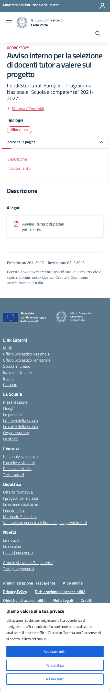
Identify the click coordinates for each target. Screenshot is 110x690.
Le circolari (12, 546)
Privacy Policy (15, 592)
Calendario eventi (18, 552)
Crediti (86, 600)
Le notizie (11, 540)
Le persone (12, 414)
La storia (10, 439)
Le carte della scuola (20, 426)
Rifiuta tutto (55, 679)
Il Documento (19, 168)
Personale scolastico (20, 456)
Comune (10, 384)
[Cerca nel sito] (98, 34)
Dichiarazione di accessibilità (60, 592)
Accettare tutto (55, 651)
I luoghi (9, 408)
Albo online (19, 129)
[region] (55, 646)
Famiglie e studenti (19, 462)
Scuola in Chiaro (16, 366)
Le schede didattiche (20, 504)
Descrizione (17, 159)
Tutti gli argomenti (18, 569)
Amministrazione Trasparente (28, 563)
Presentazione (15, 402)
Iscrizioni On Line (17, 372)
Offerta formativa (18, 492)
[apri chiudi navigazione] (9, 23)
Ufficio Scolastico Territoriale (26, 360)
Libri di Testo (13, 510)
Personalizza (55, 665)
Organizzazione (16, 433)
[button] (55, 142)
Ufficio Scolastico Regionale (26, 354)
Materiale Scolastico (20, 516)
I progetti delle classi (20, 498)
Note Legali (63, 600)
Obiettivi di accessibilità (24, 600)
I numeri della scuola (20, 420)
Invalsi (8, 378)
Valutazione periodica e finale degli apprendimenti (45, 523)
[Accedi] (102, 6)
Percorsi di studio (17, 469)
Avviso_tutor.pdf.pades (43, 224)
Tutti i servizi (13, 475)
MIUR (8, 348)
